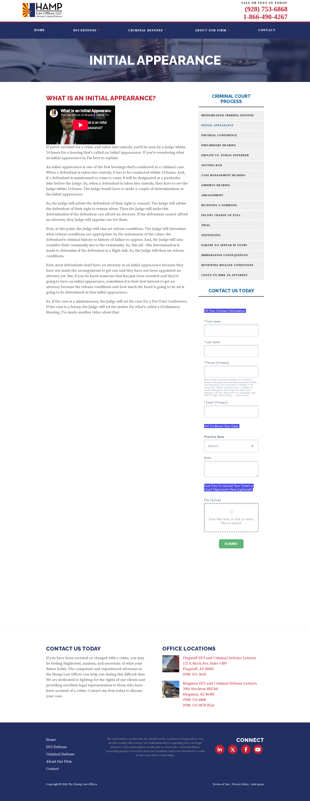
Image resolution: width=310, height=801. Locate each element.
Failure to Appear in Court (224, 245)
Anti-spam (257, 784)
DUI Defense (85, 30)
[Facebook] (246, 749)
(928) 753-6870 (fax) (198, 705)
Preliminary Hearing (218, 145)
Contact (267, 30)
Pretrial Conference (219, 135)
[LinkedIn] (220, 749)
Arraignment (212, 195)
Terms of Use (221, 784)
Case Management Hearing (223, 175)
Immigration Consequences (224, 255)
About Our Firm (210, 30)
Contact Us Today (73, 648)
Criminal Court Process (231, 99)
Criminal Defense (145, 30)
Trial (205, 225)
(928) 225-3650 (194, 674)
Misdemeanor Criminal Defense (227, 115)
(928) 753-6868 (266, 9)
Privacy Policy (240, 784)
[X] (233, 749)
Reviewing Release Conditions (227, 265)
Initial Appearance (217, 125)
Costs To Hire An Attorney (224, 275)
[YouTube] (258, 749)
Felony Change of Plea (221, 215)
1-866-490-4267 (265, 16)
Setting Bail (212, 165)
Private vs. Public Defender (225, 155)
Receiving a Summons (219, 205)
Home (39, 30)
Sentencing (211, 235)
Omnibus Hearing (215, 185)
